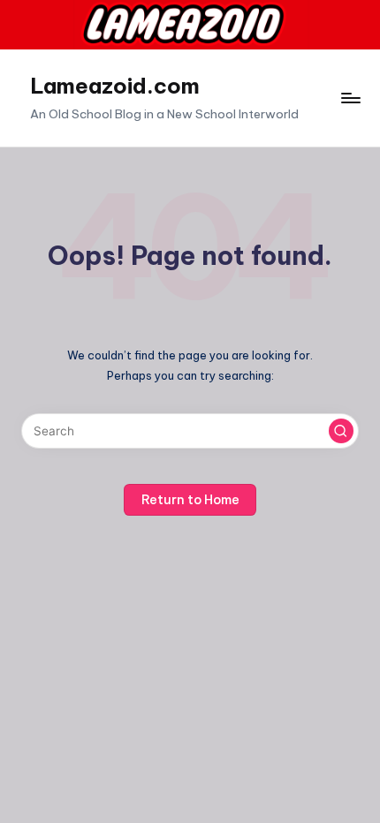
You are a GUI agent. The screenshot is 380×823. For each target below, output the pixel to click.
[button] (341, 431)
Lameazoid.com (115, 85)
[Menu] (350, 97)
